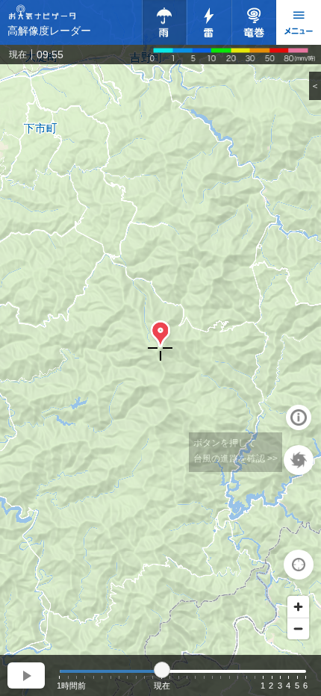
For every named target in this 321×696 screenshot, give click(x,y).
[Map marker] (160, 334)
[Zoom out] (298, 628)
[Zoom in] (298, 607)
